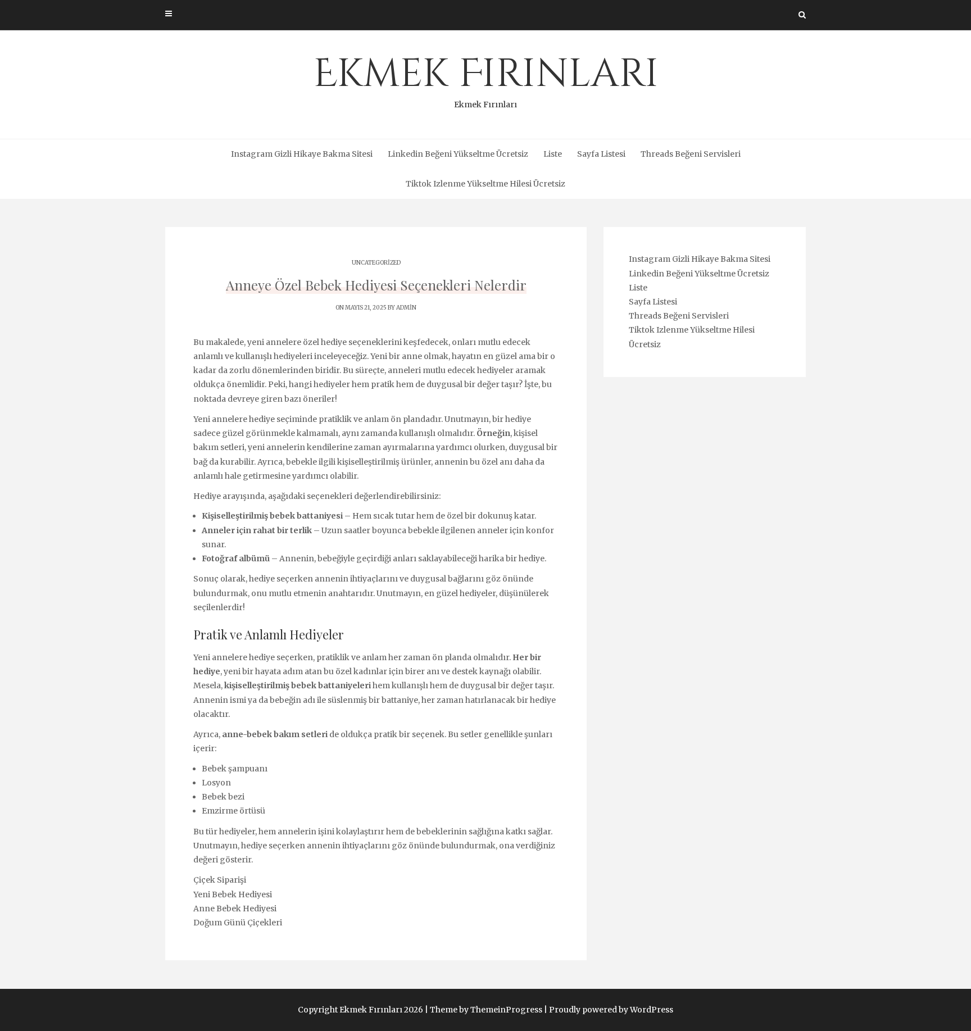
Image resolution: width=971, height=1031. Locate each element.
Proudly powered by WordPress (611, 1010)
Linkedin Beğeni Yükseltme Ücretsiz (458, 154)
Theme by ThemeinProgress (486, 1010)
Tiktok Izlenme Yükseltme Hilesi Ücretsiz (485, 184)
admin (406, 307)
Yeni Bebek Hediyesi (232, 894)
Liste (552, 154)
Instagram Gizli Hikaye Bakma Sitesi (302, 154)
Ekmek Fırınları (486, 79)
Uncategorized (376, 262)
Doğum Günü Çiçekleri (237, 923)
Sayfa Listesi (601, 154)
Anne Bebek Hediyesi (234, 908)
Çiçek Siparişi (219, 880)
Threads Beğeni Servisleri (691, 154)
